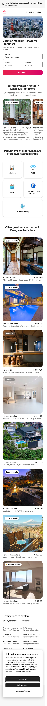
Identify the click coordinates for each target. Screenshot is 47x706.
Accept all (22, 679)
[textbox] (13, 65)
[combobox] (23, 57)
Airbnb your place (33, 12)
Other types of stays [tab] (10, 621)
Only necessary (22, 685)
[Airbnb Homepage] (4, 12)
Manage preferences (22, 691)
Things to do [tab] (26, 621)
